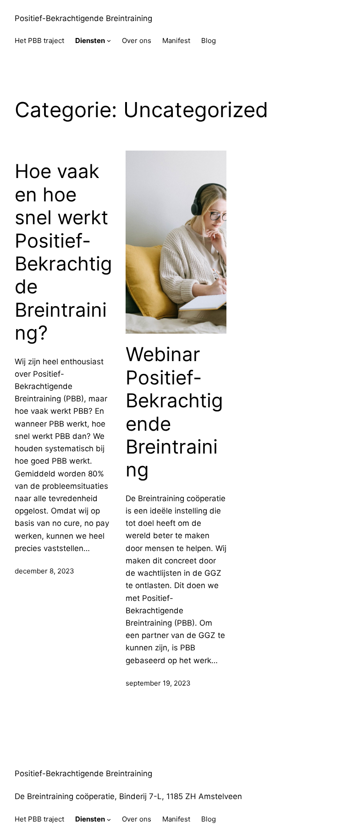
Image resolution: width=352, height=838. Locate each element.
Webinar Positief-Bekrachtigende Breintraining (174, 412)
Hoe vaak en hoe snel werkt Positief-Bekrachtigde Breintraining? (63, 252)
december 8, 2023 (44, 571)
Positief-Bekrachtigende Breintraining (83, 18)
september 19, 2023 (158, 683)
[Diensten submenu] (109, 40)
